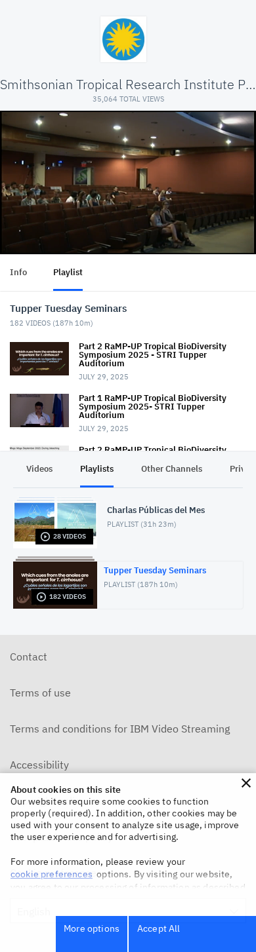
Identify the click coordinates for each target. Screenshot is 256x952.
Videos (39, 468)
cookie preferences (52, 874)
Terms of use (40, 692)
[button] (246, 783)
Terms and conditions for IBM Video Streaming (120, 728)
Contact (28, 656)
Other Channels (171, 468)
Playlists (97, 468)
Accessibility (39, 764)
